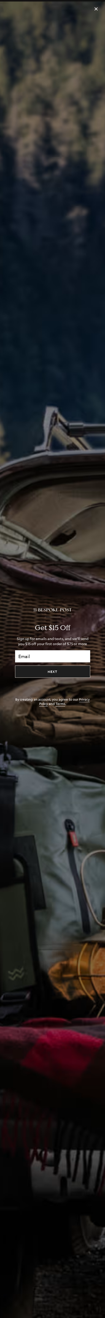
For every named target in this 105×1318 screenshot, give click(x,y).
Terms (60, 703)
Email (24, 656)
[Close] (96, 9)
